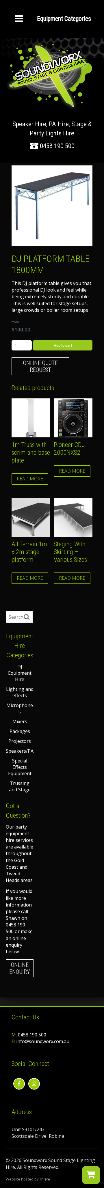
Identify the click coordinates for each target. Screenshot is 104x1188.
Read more (30, 478)
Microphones (19, 708)
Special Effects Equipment (19, 767)
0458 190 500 (57, 146)
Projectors (19, 741)
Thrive (44, 1179)
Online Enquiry (19, 968)
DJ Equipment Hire (19, 672)
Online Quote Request (40, 366)
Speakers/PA (20, 751)
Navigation (64, 19)
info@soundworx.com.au (42, 1041)
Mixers (19, 721)
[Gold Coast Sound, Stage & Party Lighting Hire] (49, 106)
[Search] (26, 617)
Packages (20, 731)
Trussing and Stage (20, 786)
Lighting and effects (20, 692)
